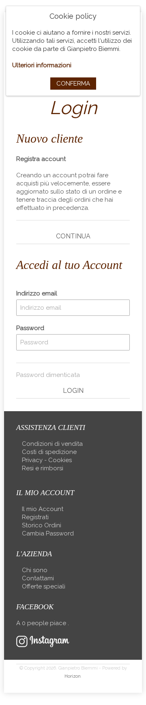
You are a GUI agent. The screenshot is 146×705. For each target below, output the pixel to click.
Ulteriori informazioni (41, 65)
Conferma (73, 83)
